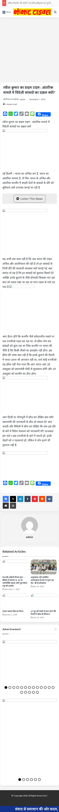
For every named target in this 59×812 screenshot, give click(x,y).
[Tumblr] (28, 499)
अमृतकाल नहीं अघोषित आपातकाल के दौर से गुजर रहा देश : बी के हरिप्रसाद (42, 580)
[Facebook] (6, 499)
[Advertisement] (29, 48)
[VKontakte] (49, 499)
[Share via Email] (6, 506)
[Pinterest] (35, 499)
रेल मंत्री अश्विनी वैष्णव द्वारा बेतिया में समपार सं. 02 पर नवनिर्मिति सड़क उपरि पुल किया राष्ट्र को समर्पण (14, 582)
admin (22, 99)
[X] (13, 499)
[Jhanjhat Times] (32, 11)
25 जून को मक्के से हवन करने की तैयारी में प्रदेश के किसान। (43, 613)
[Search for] (55, 13)
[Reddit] (42, 499)
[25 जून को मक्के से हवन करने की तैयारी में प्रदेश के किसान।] (44, 601)
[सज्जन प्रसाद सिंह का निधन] (15, 601)
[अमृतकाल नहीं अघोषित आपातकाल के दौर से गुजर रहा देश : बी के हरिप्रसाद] (44, 567)
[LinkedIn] (20, 499)
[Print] (13, 506)
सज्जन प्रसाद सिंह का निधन (12, 611)
